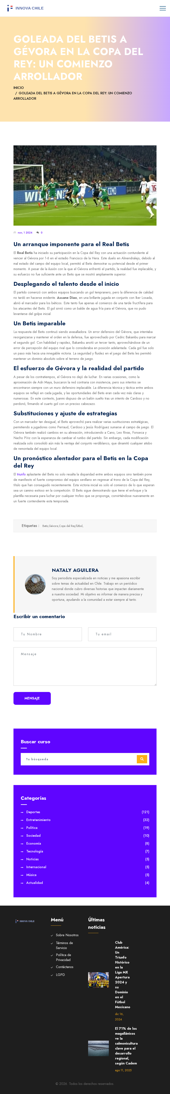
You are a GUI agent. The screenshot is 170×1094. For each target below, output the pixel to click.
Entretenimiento (87, 820)
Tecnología (87, 851)
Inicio (18, 87)
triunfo (21, 474)
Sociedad (87, 835)
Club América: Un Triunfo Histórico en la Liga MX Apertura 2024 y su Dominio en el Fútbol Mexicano (122, 974)
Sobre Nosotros (67, 935)
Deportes (87, 812)
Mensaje (32, 698)
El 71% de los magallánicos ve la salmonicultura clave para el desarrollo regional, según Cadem (126, 1046)
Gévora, (54, 526)
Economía (87, 843)
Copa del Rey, (67, 526)
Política (87, 827)
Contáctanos (64, 967)
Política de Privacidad (63, 957)
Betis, (45, 526)
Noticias (87, 859)
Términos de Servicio (64, 945)
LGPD (60, 974)
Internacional (87, 867)
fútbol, (79, 526)
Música (87, 875)
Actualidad (87, 882)
